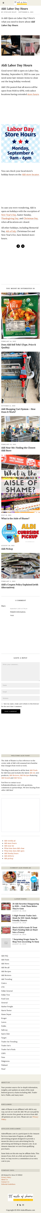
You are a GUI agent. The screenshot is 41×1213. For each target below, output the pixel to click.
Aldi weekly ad (9, 841)
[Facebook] (18, 246)
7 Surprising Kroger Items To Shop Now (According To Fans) (25, 940)
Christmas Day (31, 218)
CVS (2, 987)
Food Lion (5, 999)
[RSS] (20, 1205)
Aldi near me (9, 846)
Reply (12, 615)
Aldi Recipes (25, 775)
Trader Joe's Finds (8, 1049)
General (4, 1003)
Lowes (3, 1022)
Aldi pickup (8, 858)
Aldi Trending (6, 979)
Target (3, 1038)
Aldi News (18, 778)
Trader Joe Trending (9, 1042)
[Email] (22, 246)
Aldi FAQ (4, 956)
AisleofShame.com (28, 1210)
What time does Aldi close (14, 848)
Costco (4, 983)
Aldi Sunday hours (11, 853)
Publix (3, 1026)
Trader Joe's (6, 1045)
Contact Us (5, 1182)
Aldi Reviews (14, 775)
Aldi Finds (33, 770)
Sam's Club (5, 1034)
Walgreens (5, 1061)
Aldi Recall (5, 967)
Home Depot (6, 1014)
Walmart (4, 1065)
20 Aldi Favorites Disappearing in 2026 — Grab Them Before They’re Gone (25, 906)
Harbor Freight (7, 1006)
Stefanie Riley (10, 12)
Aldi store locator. (30, 174)
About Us (4, 1180)
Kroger (4, 1018)
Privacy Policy (6, 1177)
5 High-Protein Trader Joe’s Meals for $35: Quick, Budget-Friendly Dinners (25, 918)
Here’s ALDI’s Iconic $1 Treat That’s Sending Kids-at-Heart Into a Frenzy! (25, 930)
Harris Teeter (6, 1010)
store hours (33, 94)
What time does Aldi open (14, 851)
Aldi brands (5, 778)
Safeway (4, 1030)
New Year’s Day (8, 214)
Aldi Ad (32, 773)
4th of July (11, 231)
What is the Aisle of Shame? (15, 518)
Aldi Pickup (7, 548)
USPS (3, 1053)
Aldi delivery (9, 856)
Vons (3, 1057)
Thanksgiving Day (9, 218)
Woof (3, 1069)
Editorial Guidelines (8, 1184)
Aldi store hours (10, 843)
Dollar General (7, 991)
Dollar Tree (5, 995)
